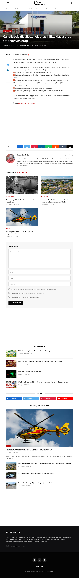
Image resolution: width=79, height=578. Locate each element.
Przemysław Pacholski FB (26, 103)
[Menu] (8, 3)
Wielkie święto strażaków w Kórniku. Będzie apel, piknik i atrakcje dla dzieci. (43, 382)
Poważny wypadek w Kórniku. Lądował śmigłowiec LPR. (19, 233)
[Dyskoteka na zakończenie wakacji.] (11, 374)
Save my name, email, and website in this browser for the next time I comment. (34, 289)
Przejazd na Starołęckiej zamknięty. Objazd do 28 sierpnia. (37, 483)
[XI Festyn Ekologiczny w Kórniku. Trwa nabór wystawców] (11, 353)
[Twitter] (8, 65)
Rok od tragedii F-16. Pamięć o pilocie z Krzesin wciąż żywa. (22, 201)
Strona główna (9, 9)
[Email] (8, 80)
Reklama (39, 566)
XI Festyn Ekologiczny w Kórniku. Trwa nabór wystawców (37, 351)
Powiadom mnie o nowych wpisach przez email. (25, 297)
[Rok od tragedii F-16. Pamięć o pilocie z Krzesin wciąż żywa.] (22, 185)
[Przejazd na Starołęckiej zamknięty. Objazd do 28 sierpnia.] (11, 485)
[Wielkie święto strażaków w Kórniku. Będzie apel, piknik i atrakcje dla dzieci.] (11, 384)
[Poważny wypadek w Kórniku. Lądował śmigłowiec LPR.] (22, 217)
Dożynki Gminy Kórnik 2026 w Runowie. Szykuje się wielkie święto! (40, 361)
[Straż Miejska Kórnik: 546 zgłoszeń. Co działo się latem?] (11, 475)
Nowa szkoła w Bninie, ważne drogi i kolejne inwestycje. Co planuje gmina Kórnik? (56, 201)
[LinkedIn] (8, 70)
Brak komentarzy (24, 45)
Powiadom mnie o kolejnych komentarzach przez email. (27, 293)
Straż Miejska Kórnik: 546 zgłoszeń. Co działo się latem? (36, 473)
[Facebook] (8, 60)
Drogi (8, 228)
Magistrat (44, 197)
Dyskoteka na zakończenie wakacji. (29, 371)
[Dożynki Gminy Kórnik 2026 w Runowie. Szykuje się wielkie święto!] (11, 363)
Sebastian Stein (23, 155)
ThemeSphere (49, 571)
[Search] (71, 3)
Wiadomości (18, 9)
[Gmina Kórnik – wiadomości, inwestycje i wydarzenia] (39, 3)
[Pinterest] (8, 75)
